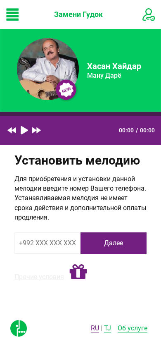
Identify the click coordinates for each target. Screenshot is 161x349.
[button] (78, 272)
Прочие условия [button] (39, 277)
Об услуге (132, 328)
